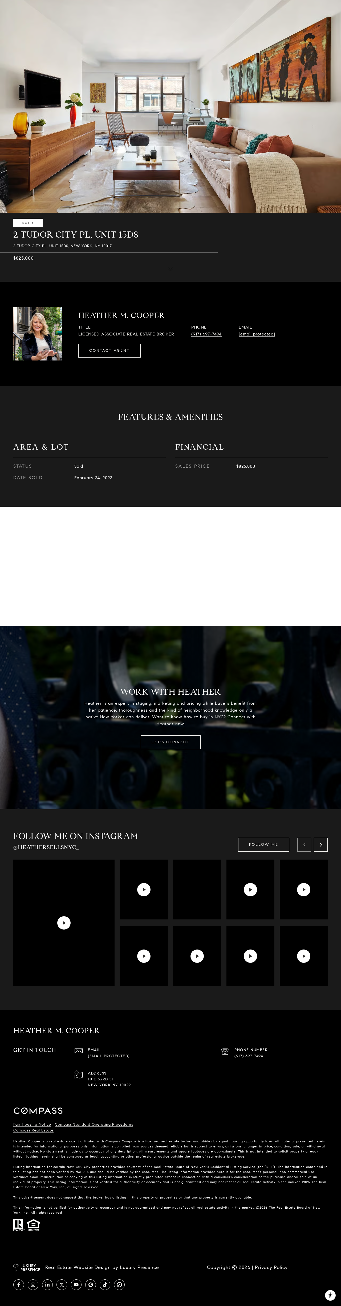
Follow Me (263, 844)
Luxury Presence (139, 1267)
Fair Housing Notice (32, 1124)
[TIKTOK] (105, 1284)
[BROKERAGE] (119, 1284)
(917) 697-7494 (206, 334)
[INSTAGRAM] (33, 1284)
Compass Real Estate (33, 1130)
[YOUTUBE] (76, 1284)
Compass (129, 1141)
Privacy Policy (271, 1267)
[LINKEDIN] (47, 1284)
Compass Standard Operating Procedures (94, 1124)
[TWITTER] (61, 1284)
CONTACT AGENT (109, 350)
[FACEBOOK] (18, 1284)
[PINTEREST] (90, 1284)
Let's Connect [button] (171, 742)
